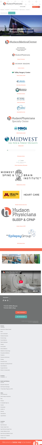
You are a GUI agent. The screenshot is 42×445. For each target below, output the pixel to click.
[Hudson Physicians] (11, 3)
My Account (22, 9)
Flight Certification (4, 342)
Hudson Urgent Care (5, 427)
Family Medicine (4, 340)
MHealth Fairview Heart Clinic (21, 204)
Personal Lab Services (5, 357)
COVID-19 (3, 409)
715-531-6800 (8, 306)
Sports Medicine (4, 365)
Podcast (2, 400)
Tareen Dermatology (21, 102)
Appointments (12, 13)
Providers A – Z (4, 377)
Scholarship (3, 407)
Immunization (3, 346)
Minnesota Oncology (21, 93)
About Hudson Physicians (6, 396)
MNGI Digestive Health (21, 133)
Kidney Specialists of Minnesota (21, 165)
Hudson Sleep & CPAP (21, 226)
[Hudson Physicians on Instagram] (8, 300)
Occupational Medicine (5, 353)
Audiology (2, 327)
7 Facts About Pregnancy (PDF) (7, 389)
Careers (27, 9)
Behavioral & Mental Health (6, 329)
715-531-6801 (8, 308)
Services (2, 9)
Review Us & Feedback (5, 435)
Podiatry (2, 359)
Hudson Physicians (21, 59)
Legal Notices (3, 415)
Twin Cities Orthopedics (21, 85)
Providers (7, 9)
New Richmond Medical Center (7, 433)
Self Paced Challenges (5, 386)
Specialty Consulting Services (6, 363)
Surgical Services (4, 368)
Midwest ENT (21, 145)
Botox (2, 331)
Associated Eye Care (21, 112)
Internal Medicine (4, 348)
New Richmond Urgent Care (6, 429)
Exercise (2, 382)
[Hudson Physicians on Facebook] (3, 300)
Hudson (2, 422)
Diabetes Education (4, 335)
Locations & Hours (14, 9)
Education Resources (5, 384)
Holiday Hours (3, 437)
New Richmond (4, 424)
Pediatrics (2, 355)
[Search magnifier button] (39, 7)
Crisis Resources (4, 13)
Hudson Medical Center (5, 431)
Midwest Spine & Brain (21, 184)
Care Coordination (4, 333)
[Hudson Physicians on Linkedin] (5, 300)
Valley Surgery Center (21, 75)
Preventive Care (4, 361)
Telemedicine (3, 413)
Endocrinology (3, 338)
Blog (1, 398)
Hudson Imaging (21, 68)
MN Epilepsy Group (21, 243)
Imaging (2, 344)
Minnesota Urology (21, 156)
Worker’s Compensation (5, 370)
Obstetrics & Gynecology (5, 350)
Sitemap (2, 411)
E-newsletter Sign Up (5, 402)
